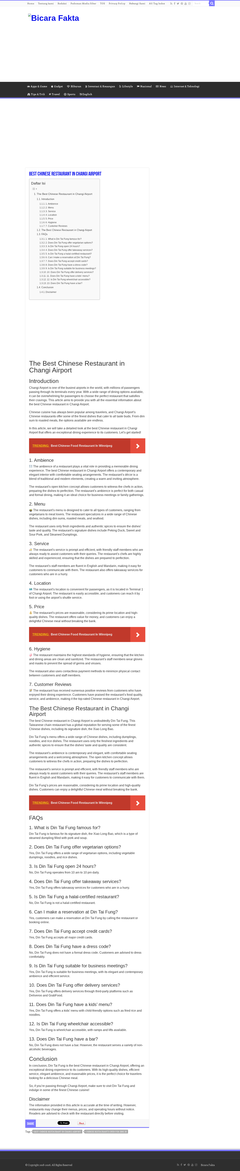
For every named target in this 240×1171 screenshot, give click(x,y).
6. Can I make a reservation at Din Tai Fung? (68, 257)
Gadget (58, 86)
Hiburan (76, 86)
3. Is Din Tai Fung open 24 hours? (63, 246)
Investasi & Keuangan (101, 86)
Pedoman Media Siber (83, 3)
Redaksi (62, 3)
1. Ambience (52, 204)
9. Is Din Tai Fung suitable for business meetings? (71, 268)
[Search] (212, 3)
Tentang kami (46, 3)
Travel (56, 94)
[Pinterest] (181, 3)
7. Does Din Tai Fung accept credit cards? (67, 261)
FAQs (44, 234)
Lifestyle (127, 86)
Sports (71, 94)
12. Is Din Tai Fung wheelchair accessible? (68, 279)
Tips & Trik (38, 94)
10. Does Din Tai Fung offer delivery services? (70, 272)
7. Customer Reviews (56, 226)
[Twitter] (178, 3)
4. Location (51, 215)
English (87, 94)
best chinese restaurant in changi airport (57, 1131)
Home (30, 3)
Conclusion (47, 287)
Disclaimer (51, 292)
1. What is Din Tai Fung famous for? (64, 239)
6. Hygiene (51, 222)
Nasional (146, 86)
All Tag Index (157, 3)
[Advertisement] (143, 52)
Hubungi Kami (137, 3)
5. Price (49, 218)
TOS (102, 3)
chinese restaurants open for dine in (106, 1131)
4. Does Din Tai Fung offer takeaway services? (69, 250)
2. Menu (50, 207)
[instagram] (189, 3)
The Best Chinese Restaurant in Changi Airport (64, 193)
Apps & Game (39, 86)
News (163, 86)
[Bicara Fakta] (53, 17)
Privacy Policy (117, 3)
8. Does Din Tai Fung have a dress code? (67, 265)
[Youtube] (185, 3)
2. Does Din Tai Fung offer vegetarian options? (69, 242)
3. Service (51, 211)
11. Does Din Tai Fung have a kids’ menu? (68, 276)
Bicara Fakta (208, 1164)
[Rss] (171, 3)
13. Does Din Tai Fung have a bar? (64, 283)
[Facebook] (174, 3)
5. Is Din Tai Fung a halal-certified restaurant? (69, 253)
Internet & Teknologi (187, 86)
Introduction (47, 199)
